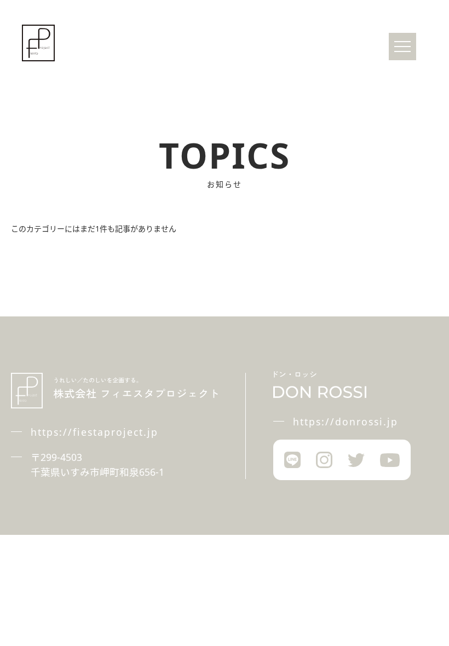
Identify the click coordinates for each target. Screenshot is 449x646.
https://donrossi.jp (345, 421)
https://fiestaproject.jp (94, 432)
